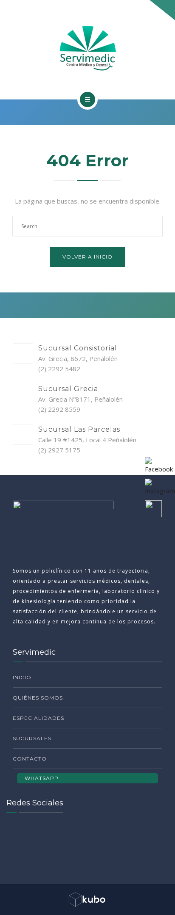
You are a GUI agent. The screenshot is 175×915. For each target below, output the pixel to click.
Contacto (30, 758)
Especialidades (38, 718)
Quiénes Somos (38, 698)
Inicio (22, 677)
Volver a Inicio (87, 257)
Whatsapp (42, 778)
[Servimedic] (87, 48)
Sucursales (32, 738)
